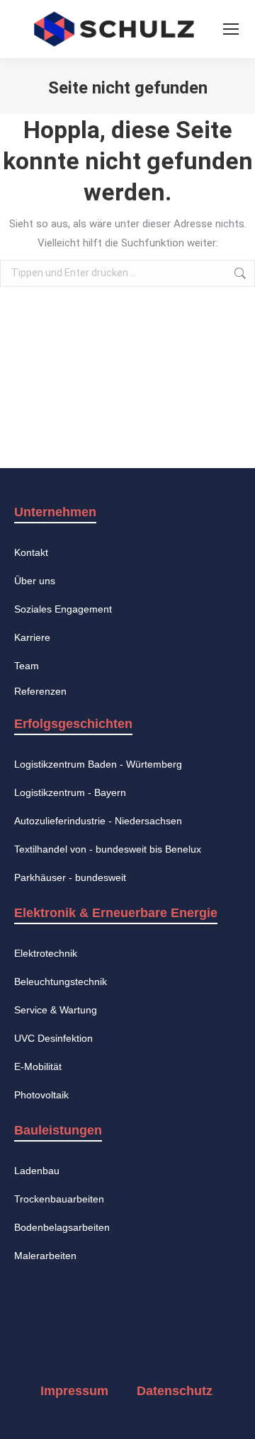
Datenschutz (174, 1391)
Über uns (34, 580)
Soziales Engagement (63, 609)
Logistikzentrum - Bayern (70, 792)
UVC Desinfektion (53, 1038)
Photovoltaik (41, 1094)
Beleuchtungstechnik (60, 981)
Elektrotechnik (45, 953)
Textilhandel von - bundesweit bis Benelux (107, 849)
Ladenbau (37, 1170)
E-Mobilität (38, 1066)
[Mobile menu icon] (231, 29)
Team (26, 665)
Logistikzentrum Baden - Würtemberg (98, 764)
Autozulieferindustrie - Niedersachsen (98, 820)
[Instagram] (98, 1338)
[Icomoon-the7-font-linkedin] (156, 1338)
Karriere (32, 637)
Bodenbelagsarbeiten (62, 1227)
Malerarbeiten (45, 1255)
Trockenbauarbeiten (59, 1199)
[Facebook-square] (41, 1338)
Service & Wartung (55, 1010)
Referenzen (40, 691)
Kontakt (31, 552)
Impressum (74, 1391)
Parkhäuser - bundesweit (70, 877)
